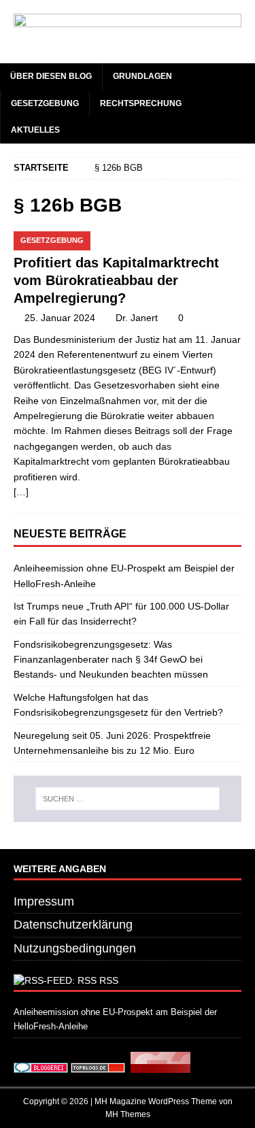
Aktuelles (35, 130)
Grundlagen (142, 76)
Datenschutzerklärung (73, 924)
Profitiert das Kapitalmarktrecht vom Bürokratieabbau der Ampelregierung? (116, 280)
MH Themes (127, 1114)
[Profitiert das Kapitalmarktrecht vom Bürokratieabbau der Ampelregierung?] (127, 238)
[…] (21, 491)
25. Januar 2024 (59, 317)
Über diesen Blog (51, 76)
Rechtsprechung (141, 103)
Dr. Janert (137, 317)
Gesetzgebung (45, 103)
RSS (108, 980)
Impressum (44, 901)
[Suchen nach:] (128, 798)
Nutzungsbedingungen (75, 948)
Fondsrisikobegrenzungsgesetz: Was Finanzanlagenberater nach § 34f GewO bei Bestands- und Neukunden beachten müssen (111, 659)
